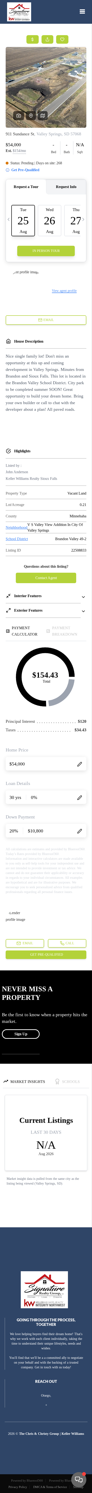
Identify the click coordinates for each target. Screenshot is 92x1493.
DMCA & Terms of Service (50, 1487)
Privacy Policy (17, 1487)
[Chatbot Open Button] (78, 1479)
